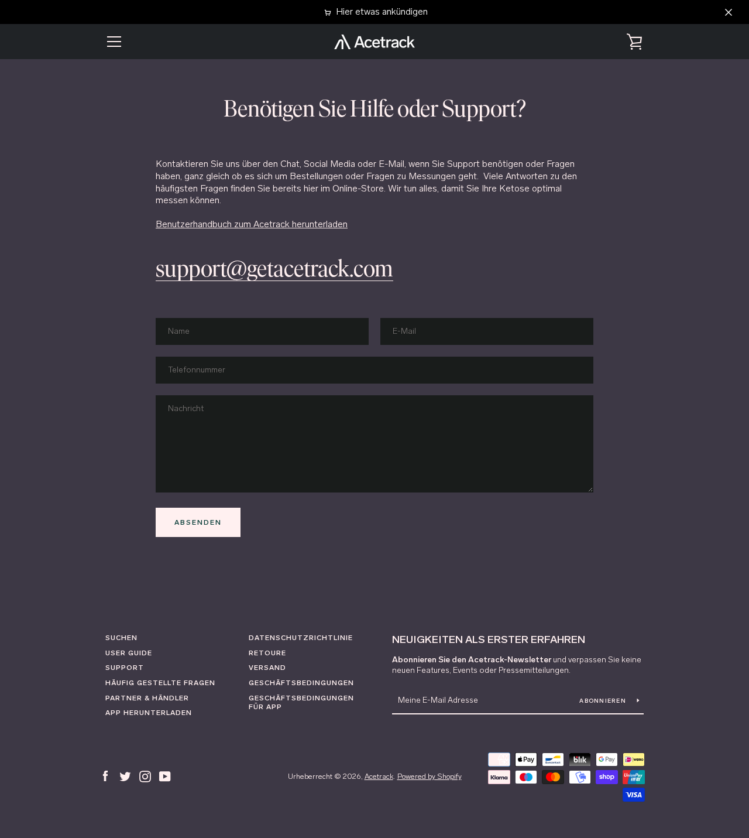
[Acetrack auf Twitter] (125, 775)
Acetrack (379, 776)
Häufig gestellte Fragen (160, 683)
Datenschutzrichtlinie (301, 638)
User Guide (128, 653)
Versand (267, 667)
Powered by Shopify (429, 776)
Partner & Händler (147, 698)
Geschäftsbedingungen (301, 683)
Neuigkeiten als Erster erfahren (488, 639)
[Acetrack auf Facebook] (105, 775)
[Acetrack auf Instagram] (145, 775)
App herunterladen (148, 713)
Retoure (267, 653)
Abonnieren (603, 700)
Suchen (121, 638)
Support (124, 667)
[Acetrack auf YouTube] (165, 775)
